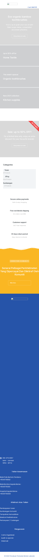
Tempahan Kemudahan (9, 514)
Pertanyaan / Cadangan (9, 520)
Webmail (4, 541)
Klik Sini (13, 283)
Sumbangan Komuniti (8, 511)
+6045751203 (5, 487)
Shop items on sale (20, 36)
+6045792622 (5, 479)
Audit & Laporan (7, 538)
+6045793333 (5, 494)
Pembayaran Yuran (7, 508)
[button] (3, 4)
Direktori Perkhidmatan (8, 517)
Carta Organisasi (7, 535)
